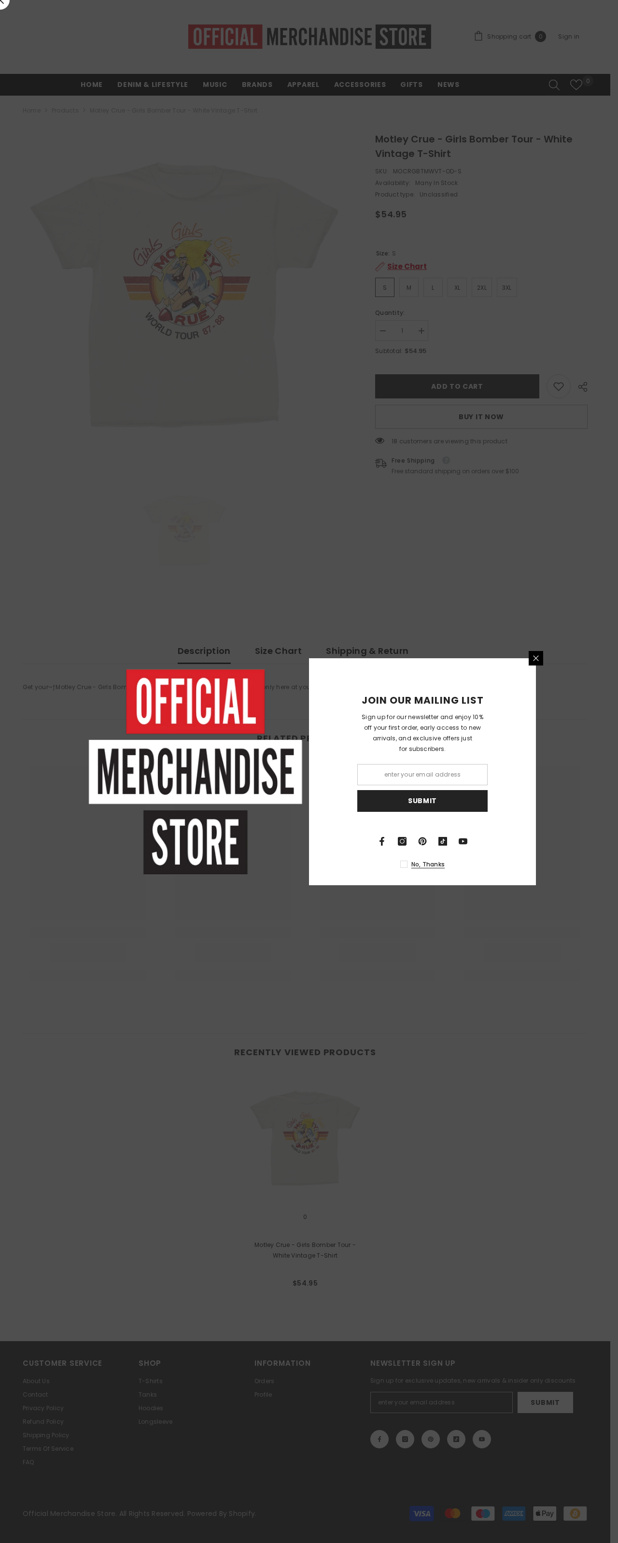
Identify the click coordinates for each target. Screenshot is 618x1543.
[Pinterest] (422, 841)
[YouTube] (463, 841)
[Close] (536, 658)
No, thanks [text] (428, 864)
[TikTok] (443, 841)
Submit (422, 801)
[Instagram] (402, 841)
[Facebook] (382, 841)
